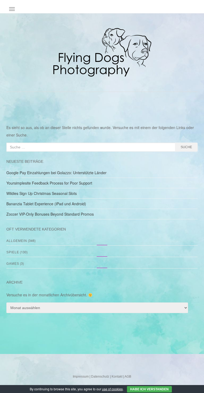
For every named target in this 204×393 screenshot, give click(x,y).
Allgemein (16, 241)
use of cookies (112, 389)
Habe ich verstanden (149, 389)
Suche (186, 147)
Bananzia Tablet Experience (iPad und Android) (46, 203)
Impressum (81, 376)
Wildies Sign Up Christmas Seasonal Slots (41, 193)
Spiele (12, 252)
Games (12, 264)
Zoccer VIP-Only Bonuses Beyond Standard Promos (50, 214)
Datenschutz (100, 376)
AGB (128, 376)
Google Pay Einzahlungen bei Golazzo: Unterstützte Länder (56, 172)
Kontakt (117, 376)
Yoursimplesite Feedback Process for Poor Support (49, 183)
